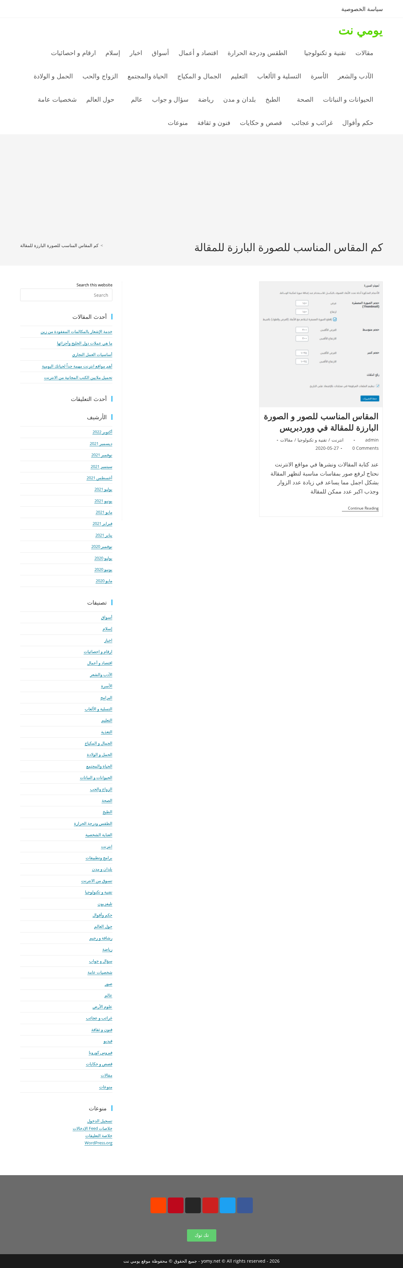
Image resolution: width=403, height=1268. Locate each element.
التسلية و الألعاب (98, 709)
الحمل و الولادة (99, 754)
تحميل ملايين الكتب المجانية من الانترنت (78, 377)
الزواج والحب (101, 789)
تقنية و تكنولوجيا (312, 440)
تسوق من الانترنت (96, 880)
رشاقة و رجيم (100, 938)
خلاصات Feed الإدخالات (92, 1128)
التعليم (106, 720)
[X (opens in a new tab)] (25, 10)
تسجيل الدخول (99, 1121)
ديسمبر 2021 (101, 443)
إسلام (107, 628)
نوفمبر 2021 (101, 455)
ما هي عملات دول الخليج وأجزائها (84, 343)
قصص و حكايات (99, 1064)
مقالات (286, 440)
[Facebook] (245, 1205)
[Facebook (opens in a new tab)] (36, 10)
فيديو (108, 1041)
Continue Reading (360, 508)
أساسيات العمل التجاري (92, 354)
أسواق (106, 617)
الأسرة (106, 686)
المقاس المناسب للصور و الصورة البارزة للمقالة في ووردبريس (321, 421)
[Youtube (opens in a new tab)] (67, 10)
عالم (108, 995)
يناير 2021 (103, 535)
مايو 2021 (104, 512)
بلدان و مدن (102, 869)
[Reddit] (158, 1205)
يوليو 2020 (103, 558)
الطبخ (107, 811)
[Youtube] (210, 1205)
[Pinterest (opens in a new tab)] (46, 10)
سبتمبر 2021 (101, 466)
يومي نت (360, 29)
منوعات (105, 1087)
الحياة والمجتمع (99, 766)
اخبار (108, 640)
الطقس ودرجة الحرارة (93, 823)
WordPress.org (98, 1143)
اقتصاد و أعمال (99, 663)
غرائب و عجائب (99, 1018)
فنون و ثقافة (101, 1029)
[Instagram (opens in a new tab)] (56, 10)
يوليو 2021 (103, 489)
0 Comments (365, 448)
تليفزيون (105, 903)
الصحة (107, 800)
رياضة (107, 949)
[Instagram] (193, 1205)
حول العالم (103, 926)
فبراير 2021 (102, 523)
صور (108, 983)
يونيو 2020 (103, 569)
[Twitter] (228, 1205)
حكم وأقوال (102, 915)
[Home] (106, 245)
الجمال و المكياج (98, 743)
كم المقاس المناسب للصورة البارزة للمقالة (59, 245)
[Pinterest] (176, 1205)
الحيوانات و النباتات (96, 777)
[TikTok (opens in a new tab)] (76, 10)
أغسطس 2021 (99, 478)
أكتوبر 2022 (102, 432)
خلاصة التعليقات (98, 1135)
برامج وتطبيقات (99, 857)
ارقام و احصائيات (98, 651)
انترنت (337, 440)
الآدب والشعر (101, 674)
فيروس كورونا (100, 1052)
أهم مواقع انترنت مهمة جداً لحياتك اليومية (77, 366)
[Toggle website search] (149, 122)
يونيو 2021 (103, 501)
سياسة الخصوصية (362, 9)
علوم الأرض (102, 1006)
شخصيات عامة (100, 972)
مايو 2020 (104, 580)
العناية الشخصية (98, 834)
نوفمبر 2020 (101, 546)
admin (372, 440)
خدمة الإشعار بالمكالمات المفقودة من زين (76, 331)
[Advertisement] (201, 193)
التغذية (106, 732)
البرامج (106, 697)
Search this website (94, 285)
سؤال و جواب (100, 961)
